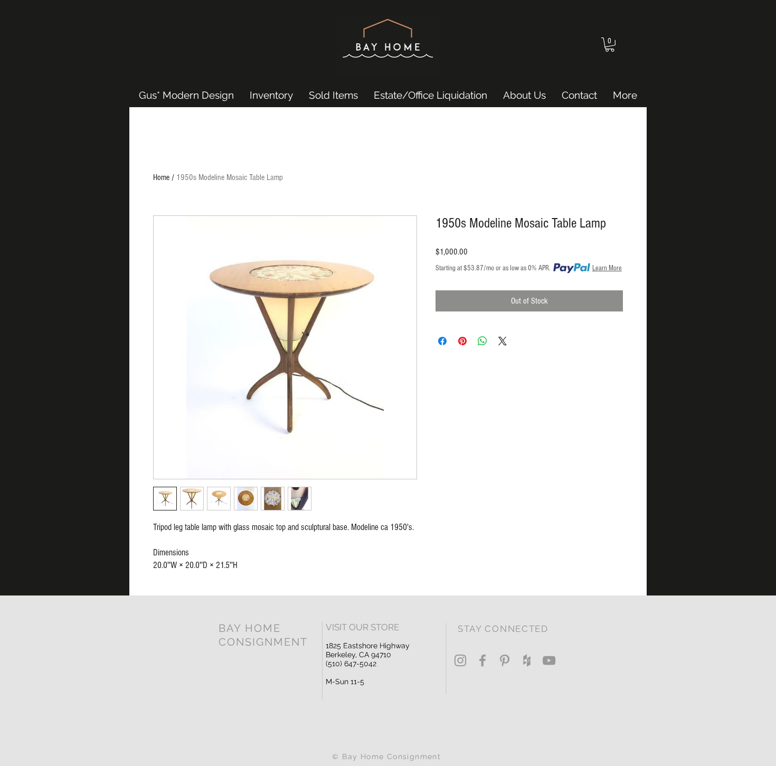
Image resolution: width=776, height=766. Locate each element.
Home (161, 177)
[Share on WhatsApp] (482, 341)
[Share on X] (502, 341)
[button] (609, 44)
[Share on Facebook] (442, 341)
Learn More (607, 268)
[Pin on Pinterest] (462, 341)
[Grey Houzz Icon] (527, 660)
